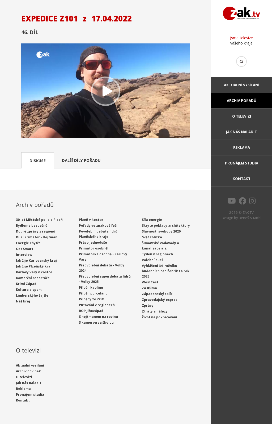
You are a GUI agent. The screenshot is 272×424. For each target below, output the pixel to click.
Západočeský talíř (157, 294)
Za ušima (149, 288)
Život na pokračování (159, 317)
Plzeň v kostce (91, 219)
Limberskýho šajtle (32, 295)
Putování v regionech (97, 305)
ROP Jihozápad (91, 311)
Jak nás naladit (241, 132)
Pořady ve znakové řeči (98, 225)
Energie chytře (28, 243)
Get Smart (24, 249)
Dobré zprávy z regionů (35, 231)
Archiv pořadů (241, 100)
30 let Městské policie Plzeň (39, 219)
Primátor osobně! (93, 248)
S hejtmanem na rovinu (98, 316)
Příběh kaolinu (91, 287)
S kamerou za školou (96, 322)
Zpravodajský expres (159, 299)
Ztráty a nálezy (155, 311)
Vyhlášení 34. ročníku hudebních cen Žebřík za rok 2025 (165, 271)
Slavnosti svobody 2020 (161, 231)
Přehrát (105, 91)
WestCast (150, 282)
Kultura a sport (29, 289)
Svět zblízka (152, 237)
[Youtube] (231, 202)
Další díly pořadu (81, 160)
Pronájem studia (241, 163)
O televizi (241, 116)
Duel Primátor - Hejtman (36, 237)
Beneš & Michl (250, 217)
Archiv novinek (28, 371)
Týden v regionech (157, 254)
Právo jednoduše (93, 242)
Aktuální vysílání (241, 85)
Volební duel (152, 260)
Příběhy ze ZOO (91, 299)
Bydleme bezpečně (31, 225)
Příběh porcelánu (93, 293)
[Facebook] (242, 202)
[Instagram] (252, 202)
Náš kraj (23, 301)
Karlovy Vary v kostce (34, 272)
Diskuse (37, 160)
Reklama (241, 147)
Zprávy (148, 305)
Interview (24, 254)
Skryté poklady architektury (166, 225)
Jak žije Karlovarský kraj (36, 260)
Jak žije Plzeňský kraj (34, 266)
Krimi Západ (26, 284)
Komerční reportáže (33, 278)
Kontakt (241, 178)
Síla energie (152, 219)
